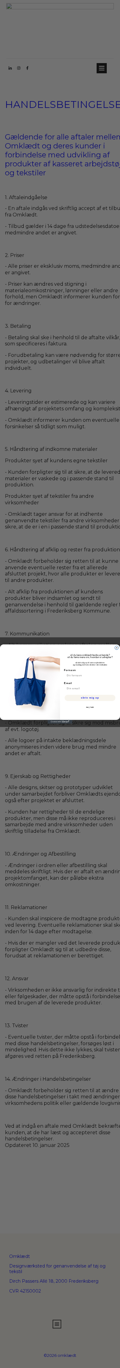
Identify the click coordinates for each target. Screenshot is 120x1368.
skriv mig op (90, 698)
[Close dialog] (116, 648)
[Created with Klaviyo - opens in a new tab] (60, 722)
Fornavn (70, 670)
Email (68, 683)
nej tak (90, 707)
